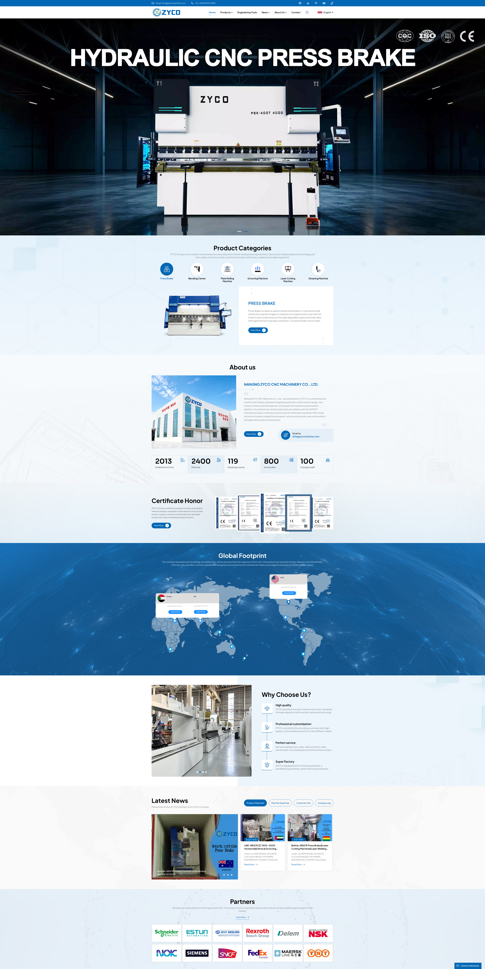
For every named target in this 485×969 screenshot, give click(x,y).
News (265, 12)
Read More (174, 600)
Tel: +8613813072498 (205, 3)
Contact (295, 12)
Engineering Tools (247, 12)
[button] (239, 231)
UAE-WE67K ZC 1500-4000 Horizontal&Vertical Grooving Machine (260, 847)
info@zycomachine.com (306, 436)
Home (212, 12)
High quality (283, 705)
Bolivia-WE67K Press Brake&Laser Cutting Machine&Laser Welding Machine (309, 847)
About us (280, 12)
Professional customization (293, 724)
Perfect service (286, 742)
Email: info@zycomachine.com (171, 3)
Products (225, 12)
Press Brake (261, 303)
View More (258, 329)
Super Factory (285, 761)
